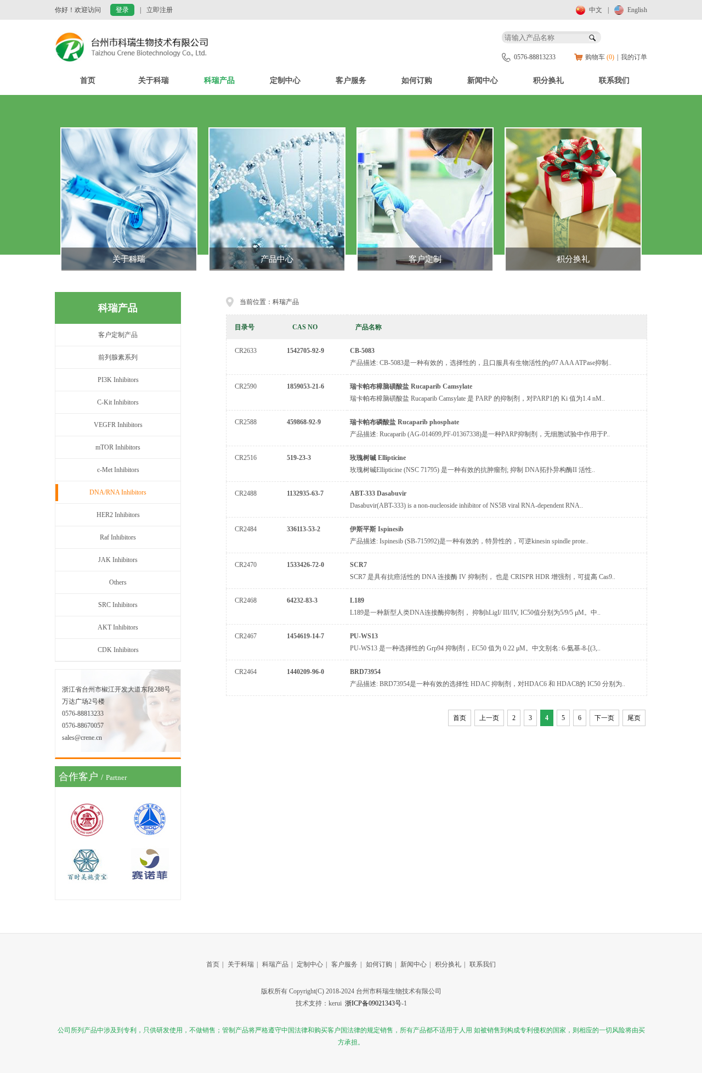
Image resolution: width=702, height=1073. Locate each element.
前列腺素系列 (118, 357)
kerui (335, 1003)
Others (118, 582)
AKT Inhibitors (118, 627)
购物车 (599, 57)
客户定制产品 (118, 335)
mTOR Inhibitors (117, 447)
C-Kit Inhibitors (118, 402)
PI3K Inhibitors (118, 380)
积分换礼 (548, 80)
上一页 (489, 718)
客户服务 (351, 80)
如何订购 (416, 80)
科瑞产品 (219, 80)
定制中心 (285, 80)
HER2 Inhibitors (118, 515)
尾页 (634, 718)
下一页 (604, 718)
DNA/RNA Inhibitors (117, 492)
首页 (87, 80)
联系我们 (614, 80)
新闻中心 (482, 80)
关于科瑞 (153, 80)
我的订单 (634, 57)
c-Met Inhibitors (118, 470)
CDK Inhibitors (118, 650)
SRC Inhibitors (118, 605)
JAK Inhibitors (118, 560)
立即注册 (159, 10)
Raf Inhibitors (118, 537)
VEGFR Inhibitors (118, 425)
